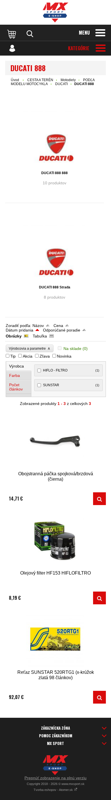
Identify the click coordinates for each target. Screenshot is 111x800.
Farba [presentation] (14, 375)
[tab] (18, 366)
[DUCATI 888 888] (54, 138)
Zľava (45, 356)
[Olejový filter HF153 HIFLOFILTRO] (55, 540)
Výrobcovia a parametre (29, 348)
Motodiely (68, 80)
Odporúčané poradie (61, 330)
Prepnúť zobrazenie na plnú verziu (55, 778)
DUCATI (61, 84)
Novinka (64, 356)
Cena (58, 325)
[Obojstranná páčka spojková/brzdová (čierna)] (55, 441)
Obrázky (14, 336)
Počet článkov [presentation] (16, 387)
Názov (38, 325)
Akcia (27, 356)
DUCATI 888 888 (54, 173)
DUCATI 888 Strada (54, 287)
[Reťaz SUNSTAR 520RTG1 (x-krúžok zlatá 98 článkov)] (55, 640)
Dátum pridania (19, 330)
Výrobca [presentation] (16, 366)
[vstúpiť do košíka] (12, 34)
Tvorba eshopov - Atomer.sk (54, 789)
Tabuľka (40, 336)
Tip (13, 356)
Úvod (15, 80)
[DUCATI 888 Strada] (54, 252)
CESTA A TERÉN (40, 80)
